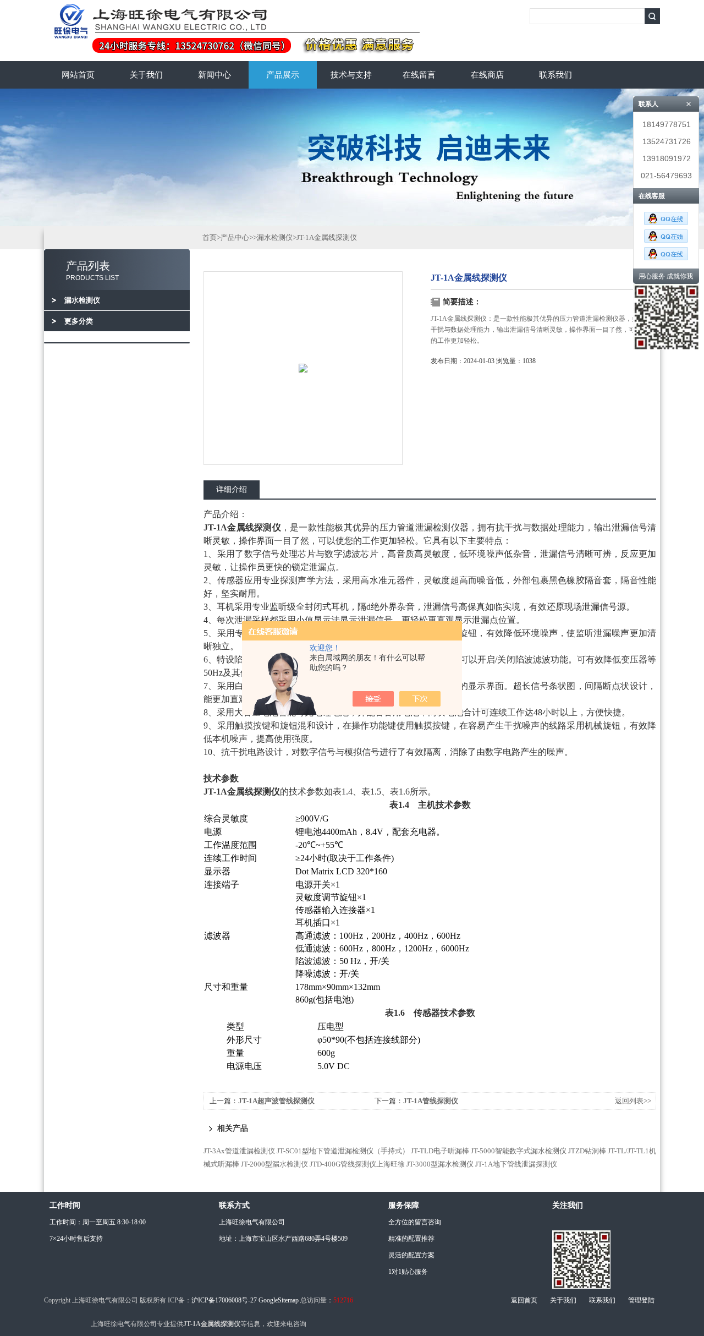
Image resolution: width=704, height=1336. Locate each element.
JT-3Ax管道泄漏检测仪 (239, 1151)
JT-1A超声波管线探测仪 (276, 1101)
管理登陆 (641, 1300)
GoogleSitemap (278, 1300)
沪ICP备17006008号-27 (224, 1300)
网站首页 (78, 74)
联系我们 (555, 74)
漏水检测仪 (275, 237)
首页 (209, 237)
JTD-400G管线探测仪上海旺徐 (357, 1164)
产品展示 (282, 74)
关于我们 (146, 74)
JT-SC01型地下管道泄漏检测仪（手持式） (343, 1151)
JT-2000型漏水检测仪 (274, 1164)
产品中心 (235, 237)
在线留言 (419, 74)
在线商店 (487, 74)
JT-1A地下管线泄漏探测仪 (516, 1164)
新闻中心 (214, 74)
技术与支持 (351, 74)
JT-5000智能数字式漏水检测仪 (518, 1151)
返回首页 (524, 1300)
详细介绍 (231, 489)
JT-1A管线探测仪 (430, 1101)
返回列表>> (633, 1101)
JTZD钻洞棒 (587, 1151)
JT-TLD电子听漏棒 (440, 1151)
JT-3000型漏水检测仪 (440, 1164)
